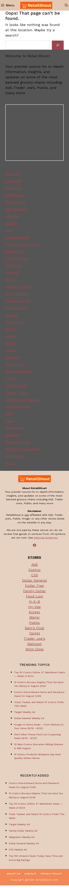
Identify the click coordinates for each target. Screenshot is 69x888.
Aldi (34, 564)
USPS (9, 413)
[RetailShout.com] (36, 5)
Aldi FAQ (12, 174)
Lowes (10, 336)
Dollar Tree (14, 251)
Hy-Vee (11, 315)
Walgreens (14, 427)
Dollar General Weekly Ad (29, 718)
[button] (66, 5)
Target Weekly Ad (24, 712)
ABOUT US (14, 874)
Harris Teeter (16, 293)
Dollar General (17, 237)
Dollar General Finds (22, 244)
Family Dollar (16, 258)
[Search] (58, 45)
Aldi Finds (13, 181)
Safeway (12, 357)
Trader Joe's (16, 392)
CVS (8, 230)
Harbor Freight (18, 286)
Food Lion (13, 265)
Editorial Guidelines (46, 537)
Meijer (10, 343)
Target (10, 378)
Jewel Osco (15, 322)
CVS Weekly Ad (18, 849)
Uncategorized (17, 406)
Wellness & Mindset (22, 449)
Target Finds (16, 385)
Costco (11, 223)
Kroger (11, 329)
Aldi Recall (14, 195)
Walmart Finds (17, 442)
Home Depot (16, 308)
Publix (10, 350)
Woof (9, 463)
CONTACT (30, 874)
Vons (9, 420)
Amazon (12, 216)
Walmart (12, 435)
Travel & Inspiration (22, 399)
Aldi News (14, 188)
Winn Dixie (14, 456)
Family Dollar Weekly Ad (23, 830)
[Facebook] (34, 545)
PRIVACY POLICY (51, 874)
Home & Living (17, 301)
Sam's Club (15, 364)
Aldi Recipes (15, 202)
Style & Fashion (18, 371)
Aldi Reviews (16, 209)
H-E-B (10, 279)
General (11, 272)
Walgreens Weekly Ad (21, 837)
